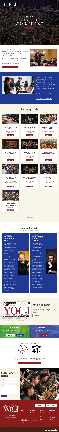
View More (36, 315)
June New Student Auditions (48, 178)
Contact (22, 422)
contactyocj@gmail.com (11, 417)
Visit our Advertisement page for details (29, 363)
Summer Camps (33, 420)
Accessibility (52, 421)
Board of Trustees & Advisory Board (24, 419)
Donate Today (10, 335)
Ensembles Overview (32, 413)
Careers (41, 421)
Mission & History (25, 412)
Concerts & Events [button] (35, 4)
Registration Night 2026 (29, 128)
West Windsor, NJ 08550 (11, 415)
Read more (10, 135)
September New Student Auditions (10, 128)
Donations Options (42, 415)
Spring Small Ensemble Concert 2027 (10, 178)
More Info (44, 335)
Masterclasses (33, 416)
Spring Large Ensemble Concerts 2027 (29, 178)
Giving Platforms (43, 412)
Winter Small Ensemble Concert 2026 (48, 128)
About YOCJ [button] (20, 4)
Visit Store (20, 335)
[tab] (15, 92)
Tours (31, 418)
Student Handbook (51, 413)
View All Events (29, 217)
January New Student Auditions (29, 153)
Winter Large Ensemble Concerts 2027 (10, 153)
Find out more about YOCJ (10, 67)
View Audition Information (44, 98)
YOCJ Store (51, 419)
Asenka (10, 430)
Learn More (29, 28)
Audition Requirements (52, 416)
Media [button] (49, 4)
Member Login (39, 405)
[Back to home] (9, 4)
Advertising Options (42, 418)
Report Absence (51, 405)
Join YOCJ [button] (43, 4)
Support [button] (54, 4)
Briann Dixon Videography (21, 320)
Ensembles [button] (27, 4)
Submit (4, 396)
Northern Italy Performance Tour (11, 204)
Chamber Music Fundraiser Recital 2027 (48, 153)
